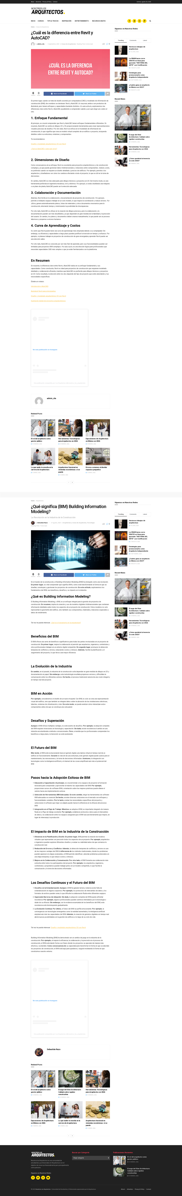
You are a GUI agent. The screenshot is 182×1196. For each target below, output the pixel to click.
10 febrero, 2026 (37, 444)
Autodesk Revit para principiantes (43, 291)
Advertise (38, 2)
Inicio (33, 21)
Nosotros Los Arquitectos (43, 1189)
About (32, 2)
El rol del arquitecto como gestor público (132, 125)
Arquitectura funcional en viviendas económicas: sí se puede (69, 469)
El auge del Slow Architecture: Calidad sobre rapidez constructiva (139, 137)
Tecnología (91, 523)
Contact (55, 2)
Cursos (41, 21)
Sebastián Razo (42, 523)
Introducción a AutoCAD (39, 286)
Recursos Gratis (99, 21)
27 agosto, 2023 (56, 523)
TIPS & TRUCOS (52, 21)
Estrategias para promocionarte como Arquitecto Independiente (138, 75)
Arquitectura (39, 501)
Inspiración (66, 21)
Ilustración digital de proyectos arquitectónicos (48, 301)
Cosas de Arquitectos (42, 27)
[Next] (72, 482)
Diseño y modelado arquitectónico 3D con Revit (48, 144)
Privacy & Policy (47, 2)
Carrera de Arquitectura (42, 463)
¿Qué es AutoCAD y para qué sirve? (44, 149)
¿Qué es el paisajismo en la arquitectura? (66, 623)
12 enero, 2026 (36, 472)
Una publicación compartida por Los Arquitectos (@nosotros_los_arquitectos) (59, 383)
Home (32, 27)
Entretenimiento (82, 21)
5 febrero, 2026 (91, 444)
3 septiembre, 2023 (53, 44)
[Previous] (68, 482)
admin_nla (40, 44)
